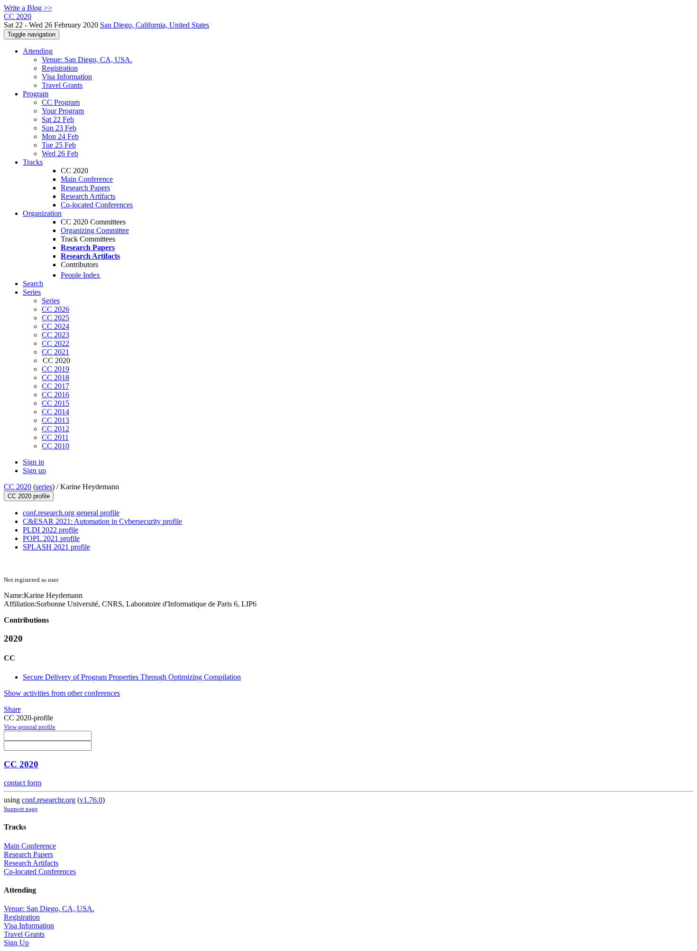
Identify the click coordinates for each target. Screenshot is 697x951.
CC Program (61, 102)
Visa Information (67, 77)
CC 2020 (17, 487)
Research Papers (85, 188)
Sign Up (16, 943)
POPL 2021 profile (51, 538)
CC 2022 (55, 343)
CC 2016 (55, 395)
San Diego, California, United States (154, 25)
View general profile (29, 726)
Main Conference (87, 179)
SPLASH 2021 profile (56, 547)
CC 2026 (55, 309)
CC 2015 (55, 403)
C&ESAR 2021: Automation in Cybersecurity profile (102, 521)
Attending (38, 51)
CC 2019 (55, 369)
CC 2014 (55, 412)
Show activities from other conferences (62, 693)
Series (51, 301)
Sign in (33, 462)
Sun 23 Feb (59, 128)
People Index (80, 275)
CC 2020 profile (29, 496)
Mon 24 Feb (60, 136)
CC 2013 (55, 420)
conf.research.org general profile (71, 513)
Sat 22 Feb (58, 119)
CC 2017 (55, 386)
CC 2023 (55, 335)
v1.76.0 (91, 800)
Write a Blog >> (28, 8)
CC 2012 (55, 429)
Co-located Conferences (97, 205)
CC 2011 (55, 437)
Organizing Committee (95, 230)
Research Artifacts (88, 196)
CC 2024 (55, 326)
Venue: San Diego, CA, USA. (87, 60)
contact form (22, 783)
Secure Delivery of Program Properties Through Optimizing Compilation (132, 677)
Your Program (63, 111)
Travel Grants (62, 85)
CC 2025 (55, 318)
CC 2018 (55, 377)
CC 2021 (55, 352)
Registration (60, 68)
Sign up (34, 470)
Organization (42, 213)
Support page (21, 808)
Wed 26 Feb (60, 153)
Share (12, 709)
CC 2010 (55, 446)
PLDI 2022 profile (50, 530)
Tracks (33, 162)
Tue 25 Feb (59, 145)
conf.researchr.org (48, 800)
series (44, 487)
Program (35, 94)
